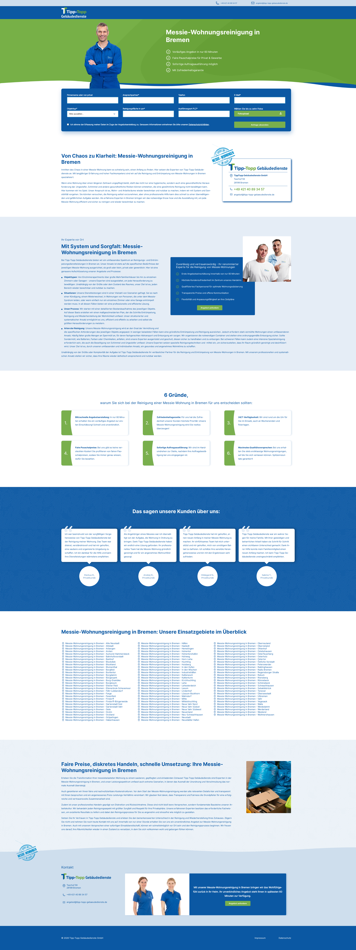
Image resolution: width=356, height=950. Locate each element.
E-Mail (237, 95)
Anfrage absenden (260, 125)
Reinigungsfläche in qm (134, 108)
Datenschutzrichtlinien (199, 124)
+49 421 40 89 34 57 (229, 3)
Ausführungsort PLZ (187, 108)
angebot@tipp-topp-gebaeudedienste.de (272, 3)
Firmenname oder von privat (80, 95)
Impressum (260, 938)
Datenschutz (285, 938)
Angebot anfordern (210, 308)
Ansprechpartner (131, 95)
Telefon (181, 95)
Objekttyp (72, 108)
